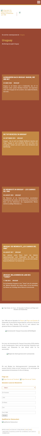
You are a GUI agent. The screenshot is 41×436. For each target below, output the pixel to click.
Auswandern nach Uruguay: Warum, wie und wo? (19, 78)
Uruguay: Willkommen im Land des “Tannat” (17, 276)
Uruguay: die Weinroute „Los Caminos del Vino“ (19, 247)
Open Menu (38, 2)
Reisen (22, 320)
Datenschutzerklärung (17, 429)
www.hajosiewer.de (14, 35)
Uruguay (16, 83)
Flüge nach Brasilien (32, 320)
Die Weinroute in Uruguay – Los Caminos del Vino (19, 190)
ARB (30, 429)
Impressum (5, 429)
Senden (5, 415)
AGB (27, 429)
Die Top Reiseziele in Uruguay (15, 134)
